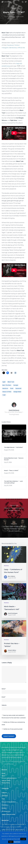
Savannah (18, 388)
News (3, 798)
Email (4, 697)
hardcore (5, 388)
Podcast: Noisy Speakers (9, 802)
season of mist (6, 391)
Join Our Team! (6, 780)
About (3, 775)
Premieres (5, 805)
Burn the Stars (6, 385)
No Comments (14, 19)
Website (4, 705)
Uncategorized (6, 811)
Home (3, 773)
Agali (3, 382)
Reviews (13, 8)
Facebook (10, 45)
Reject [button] (10, 841)
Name (4, 689)
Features (4, 792)
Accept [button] (23, 839)
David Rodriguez (10, 16)
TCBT (4, 395)
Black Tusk (11, 382)
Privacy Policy (6, 783)
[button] (26, 2)
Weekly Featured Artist (8, 814)
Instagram (5, 47)
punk (11, 388)
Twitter (17, 45)
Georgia (15, 385)
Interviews (5, 795)
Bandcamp (13, 47)
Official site (21, 47)
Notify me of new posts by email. (13, 729)
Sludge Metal (17, 391)
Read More (17, 842)
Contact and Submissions (9, 778)
